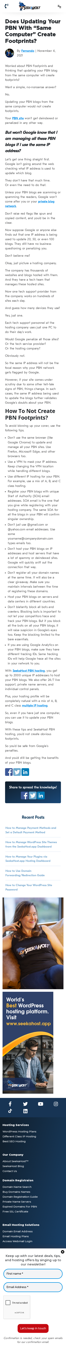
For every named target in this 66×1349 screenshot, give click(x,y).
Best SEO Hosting (14, 1141)
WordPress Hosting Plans (19, 1131)
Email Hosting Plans (16, 1236)
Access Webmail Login (17, 1241)
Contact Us (10, 1171)
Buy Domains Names (16, 1191)
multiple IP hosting (35, 705)
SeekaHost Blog (13, 1166)
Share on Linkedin (25, 772)
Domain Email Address (18, 1231)
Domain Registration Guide (20, 1196)
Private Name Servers (17, 1201)
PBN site (18, 118)
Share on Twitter (17, 772)
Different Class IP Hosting (19, 1136)
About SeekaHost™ (15, 1161)
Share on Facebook (9, 772)
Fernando (27, 51)
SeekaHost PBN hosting (29, 671)
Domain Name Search (17, 1186)
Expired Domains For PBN (20, 1206)
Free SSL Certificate (15, 1211)
